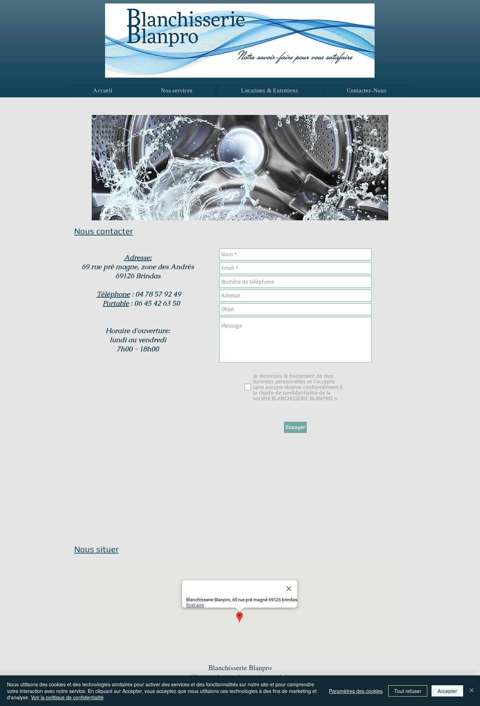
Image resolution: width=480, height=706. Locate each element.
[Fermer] (471, 690)
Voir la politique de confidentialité (67, 697)
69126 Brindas (138, 275)
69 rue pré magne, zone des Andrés (138, 266)
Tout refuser (407, 690)
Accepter (447, 690)
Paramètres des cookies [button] (356, 690)
